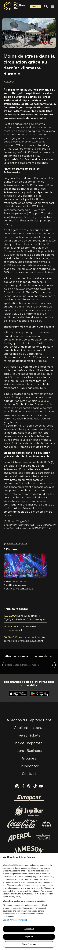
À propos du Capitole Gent (29, 720)
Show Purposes (29, 944)
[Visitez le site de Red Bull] (46, 824)
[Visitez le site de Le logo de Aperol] (19, 837)
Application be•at (29, 727)
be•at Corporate (29, 743)
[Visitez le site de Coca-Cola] (22, 823)
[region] (29, 901)
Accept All (29, 929)
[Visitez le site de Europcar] (29, 798)
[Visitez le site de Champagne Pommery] (43, 836)
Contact (29, 773)
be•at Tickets (29, 735)
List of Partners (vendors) (15, 920)
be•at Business (29, 750)
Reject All (29, 937)
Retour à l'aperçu (17, 543)
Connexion (35, 6)
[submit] (52, 665)
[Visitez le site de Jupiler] (29, 811)
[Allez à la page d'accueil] (14, 6)
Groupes (29, 758)
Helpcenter (29, 766)
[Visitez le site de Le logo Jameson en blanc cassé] (29, 850)
